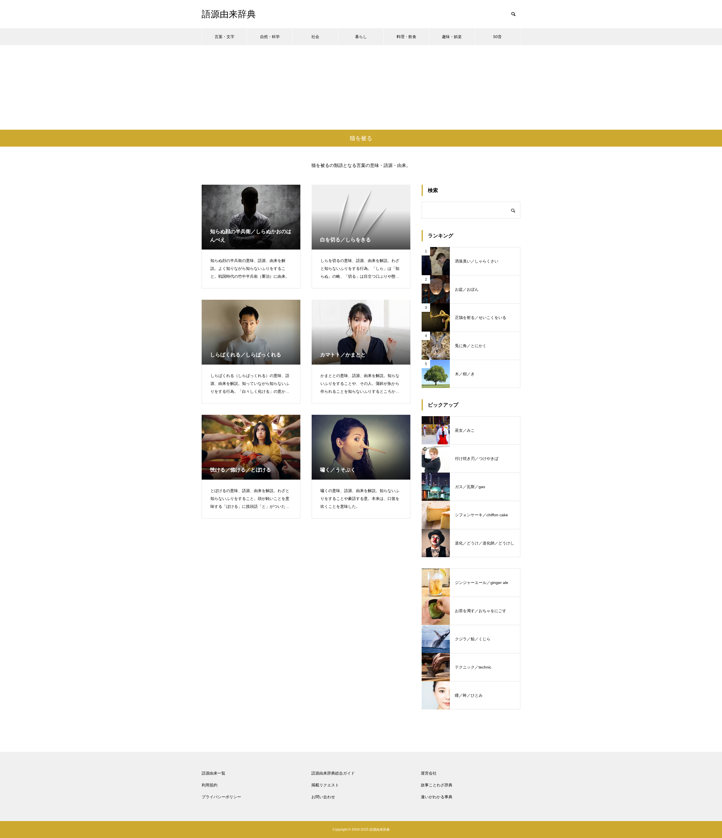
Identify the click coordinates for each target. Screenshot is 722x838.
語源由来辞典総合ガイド (333, 773)
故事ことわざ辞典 (436, 785)
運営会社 (429, 773)
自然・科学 (270, 36)
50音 (497, 36)
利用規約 (209, 785)
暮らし (361, 36)
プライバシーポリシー (221, 797)
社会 (315, 36)
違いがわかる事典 (436, 797)
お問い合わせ (323, 797)
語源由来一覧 (213, 773)
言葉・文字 (224, 36)
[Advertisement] (361, 87)
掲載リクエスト (325, 785)
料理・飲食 (406, 36)
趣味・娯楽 (452, 36)
